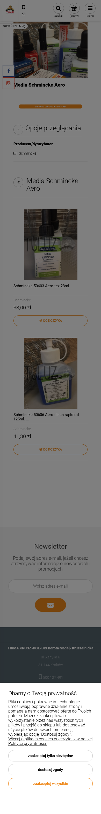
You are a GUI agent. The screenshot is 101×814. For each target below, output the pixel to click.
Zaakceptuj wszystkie (50, 784)
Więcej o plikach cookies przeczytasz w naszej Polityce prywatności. (50, 741)
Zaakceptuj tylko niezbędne (50, 756)
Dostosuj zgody (50, 770)
